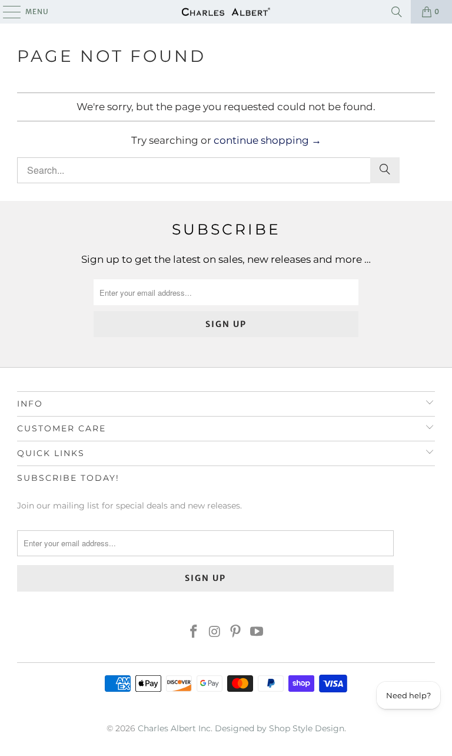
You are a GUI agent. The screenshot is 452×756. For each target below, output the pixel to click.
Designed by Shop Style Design (279, 728)
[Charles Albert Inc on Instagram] (215, 632)
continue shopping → (267, 140)
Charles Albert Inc (174, 728)
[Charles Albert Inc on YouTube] (257, 632)
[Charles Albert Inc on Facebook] (194, 632)
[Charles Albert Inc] (226, 12)
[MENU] (6, 12)
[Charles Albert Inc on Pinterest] (236, 632)
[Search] (396, 12)
